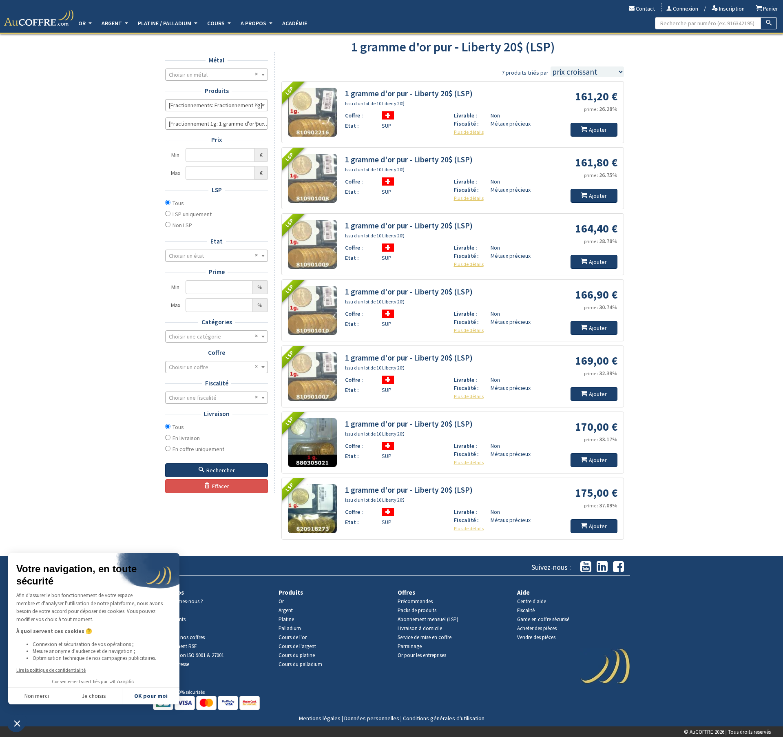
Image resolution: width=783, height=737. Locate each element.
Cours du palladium (300, 664)
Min (175, 155)
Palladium (290, 628)
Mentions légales (320, 718)
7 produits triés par (525, 72)
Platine (286, 619)
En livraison (186, 438)
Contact (645, 8)
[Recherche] (769, 23)
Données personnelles (371, 718)
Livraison (217, 414)
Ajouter (598, 129)
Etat (216, 241)
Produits (217, 91)
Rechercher (220, 470)
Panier (770, 8)
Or (82, 23)
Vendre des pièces (536, 637)
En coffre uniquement (198, 449)
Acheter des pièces (537, 628)
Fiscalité (216, 383)
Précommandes (415, 601)
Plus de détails (469, 132)
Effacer (220, 486)
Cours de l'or (293, 637)
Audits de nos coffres (182, 637)
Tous (178, 203)
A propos (254, 23)
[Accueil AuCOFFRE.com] (38, 18)
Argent (112, 23)
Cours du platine (297, 655)
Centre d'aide (531, 601)
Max (175, 173)
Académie (294, 23)
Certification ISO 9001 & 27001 (191, 655)
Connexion (685, 8)
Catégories (216, 322)
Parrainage (410, 646)
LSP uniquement (192, 214)
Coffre (216, 352)
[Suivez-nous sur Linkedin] (602, 567)
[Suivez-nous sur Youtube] (585, 567)
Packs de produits (417, 610)
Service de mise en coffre (424, 637)
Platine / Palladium (165, 23)
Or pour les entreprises (422, 655)
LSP (217, 190)
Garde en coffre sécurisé (543, 619)
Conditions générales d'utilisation (443, 718)
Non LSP (182, 225)
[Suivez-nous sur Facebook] (618, 567)
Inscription (731, 8)
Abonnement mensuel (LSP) (428, 619)
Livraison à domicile (420, 628)
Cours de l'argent (297, 646)
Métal (216, 60)
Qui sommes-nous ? (181, 601)
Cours (216, 23)
